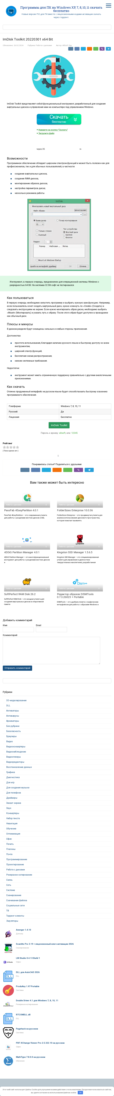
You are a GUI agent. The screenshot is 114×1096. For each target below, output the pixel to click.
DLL (8, 705)
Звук (8, 808)
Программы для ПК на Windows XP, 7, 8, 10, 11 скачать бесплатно (61, 9)
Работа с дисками (44, 45)
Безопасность (13, 731)
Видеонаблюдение (16, 751)
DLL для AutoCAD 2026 (28, 972)
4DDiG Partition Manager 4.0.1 (22, 552)
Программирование (16, 859)
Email (38, 625)
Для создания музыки (17, 787)
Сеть (8, 885)
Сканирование (13, 895)
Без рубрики (12, 726)
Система (10, 890)
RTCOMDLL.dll (23, 1014)
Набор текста (13, 818)
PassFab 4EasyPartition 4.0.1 (21, 510)
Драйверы (11, 798)
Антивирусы (12, 715)
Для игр (10, 782)
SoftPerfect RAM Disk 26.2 (20, 594)
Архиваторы (12, 721)
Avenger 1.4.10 (23, 930)
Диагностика (13, 777)
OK (80, 1093)
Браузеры (11, 736)
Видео (9, 741)
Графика (10, 772)
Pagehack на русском (27, 1029)
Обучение (11, 828)
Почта (9, 854)
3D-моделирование (16, 700)
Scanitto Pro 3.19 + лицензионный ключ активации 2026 (45, 944)
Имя (5, 625)
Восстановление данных (19, 767)
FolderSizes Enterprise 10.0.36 (75, 510)
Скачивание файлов (16, 900)
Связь (9, 880)
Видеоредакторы (15, 762)
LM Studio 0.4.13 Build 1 (28, 958)
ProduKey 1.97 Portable (27, 986)
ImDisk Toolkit (59, 425)
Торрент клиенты (15, 915)
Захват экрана (13, 803)
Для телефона (13, 792)
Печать (10, 844)
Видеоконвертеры (15, 746)
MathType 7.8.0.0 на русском (30, 1057)
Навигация (11, 823)
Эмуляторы (12, 921)
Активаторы (12, 710)
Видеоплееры (13, 757)
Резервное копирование (19, 874)
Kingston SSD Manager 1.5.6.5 (74, 552)
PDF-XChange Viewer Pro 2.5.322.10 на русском (40, 1043)
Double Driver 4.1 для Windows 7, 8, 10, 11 (37, 1000)
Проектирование (15, 864)
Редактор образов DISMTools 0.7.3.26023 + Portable (75, 596)
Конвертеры (12, 813)
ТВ (7, 910)
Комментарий (10, 635)
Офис (9, 839)
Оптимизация (13, 833)
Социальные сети (15, 905)
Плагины (11, 849)
